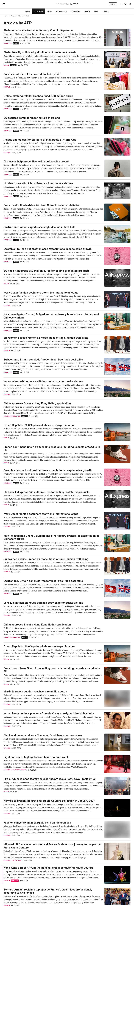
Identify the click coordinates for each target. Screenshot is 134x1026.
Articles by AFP (23, 16)
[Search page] (125, 4)
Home (6, 16)
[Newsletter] (121, 4)
